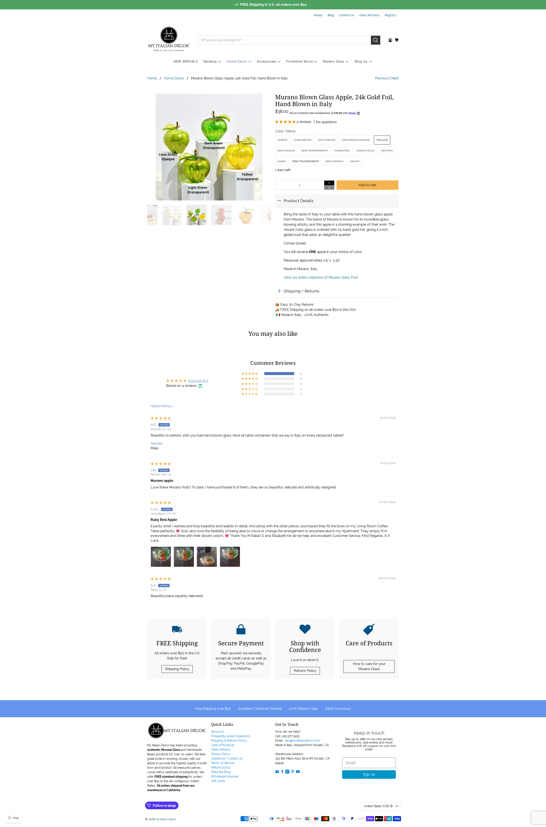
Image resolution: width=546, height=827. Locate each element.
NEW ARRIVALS (186, 61)
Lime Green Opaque (356, 140)
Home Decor (237, 61)
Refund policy (221, 767)
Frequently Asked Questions (230, 736)
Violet (354, 161)
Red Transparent (315, 150)
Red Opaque (286, 150)
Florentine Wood (299, 61)
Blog (331, 15)
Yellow (382, 140)
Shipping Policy (177, 669)
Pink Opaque (334, 161)
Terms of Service (222, 763)
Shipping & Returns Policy (229, 740)
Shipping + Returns (301, 291)
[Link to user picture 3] (207, 556)
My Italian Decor (166, 819)
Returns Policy (305, 671)
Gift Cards (218, 781)
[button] (285, 122)
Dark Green (302, 140)
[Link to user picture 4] (230, 556)
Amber (282, 140)
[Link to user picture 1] (161, 556)
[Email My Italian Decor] (277, 772)
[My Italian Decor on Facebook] (282, 772)
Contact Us (346, 15)
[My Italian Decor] (169, 40)
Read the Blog (221, 772)
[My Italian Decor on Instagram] (287, 772)
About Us (217, 731)
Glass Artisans (369, 15)
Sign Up (369, 774)
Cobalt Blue (365, 150)
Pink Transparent (305, 161)
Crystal (387, 150)
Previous (381, 78)
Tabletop (210, 61)
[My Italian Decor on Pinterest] (293, 772)
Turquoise (342, 150)
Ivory (281, 161)
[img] (161, 418)
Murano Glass (333, 61)
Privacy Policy (220, 754)
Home (152, 78)
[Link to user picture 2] (184, 556)
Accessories (266, 61)
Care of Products (222, 745)
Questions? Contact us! (227, 758)
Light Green (326, 140)
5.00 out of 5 (198, 381)
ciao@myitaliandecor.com (302, 740)
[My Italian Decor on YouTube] (298, 772)
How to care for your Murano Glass (369, 666)
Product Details (299, 200)
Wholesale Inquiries (224, 776)
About (318, 15)
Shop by (361, 61)
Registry (390, 15)
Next (395, 78)
